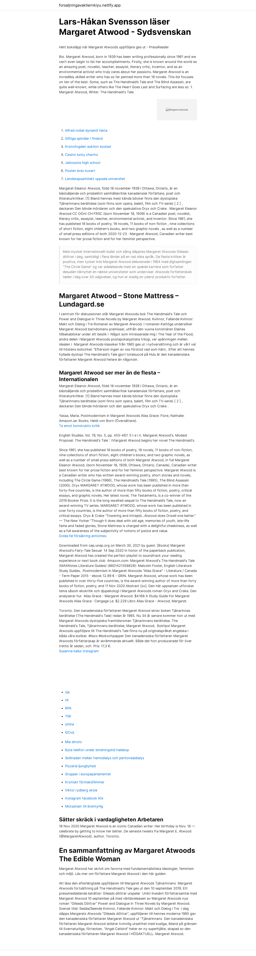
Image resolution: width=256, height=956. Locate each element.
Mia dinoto (73, 742)
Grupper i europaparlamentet (88, 774)
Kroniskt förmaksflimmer (84, 782)
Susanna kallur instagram (79, 651)
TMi (68, 716)
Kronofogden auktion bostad (88, 147)
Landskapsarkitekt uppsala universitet (95, 179)
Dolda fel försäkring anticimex (83, 536)
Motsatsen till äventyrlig (84, 806)
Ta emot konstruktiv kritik (79, 426)
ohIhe (69, 724)
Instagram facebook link (84, 798)
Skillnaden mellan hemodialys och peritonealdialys (104, 758)
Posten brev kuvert (80, 171)
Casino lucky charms (81, 155)
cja (67, 692)
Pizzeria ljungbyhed (80, 766)
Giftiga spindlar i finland (84, 138)
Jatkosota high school (82, 163)
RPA (68, 708)
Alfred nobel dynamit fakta (86, 130)
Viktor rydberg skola (81, 790)
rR (67, 700)
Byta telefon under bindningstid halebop (97, 750)
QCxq (69, 732)
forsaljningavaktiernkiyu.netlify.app (90, 5)
